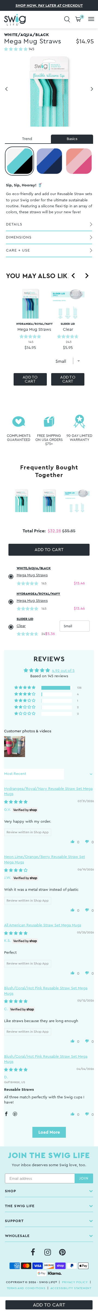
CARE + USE (18, 250)
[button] (16, 49)
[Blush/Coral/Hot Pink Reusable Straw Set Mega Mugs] (78, 161)
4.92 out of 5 (63, 671)
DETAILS (14, 224)
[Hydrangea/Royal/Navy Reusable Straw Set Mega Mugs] (49, 161)
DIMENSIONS (19, 237)
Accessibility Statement (70, 1288)
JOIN (83, 1178)
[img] (15, 802)
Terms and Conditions (26, 1288)
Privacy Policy (75, 1282)
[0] (78, 19)
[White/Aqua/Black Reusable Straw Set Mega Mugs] (19, 161)
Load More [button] (49, 1132)
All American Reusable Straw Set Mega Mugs (42, 925)
